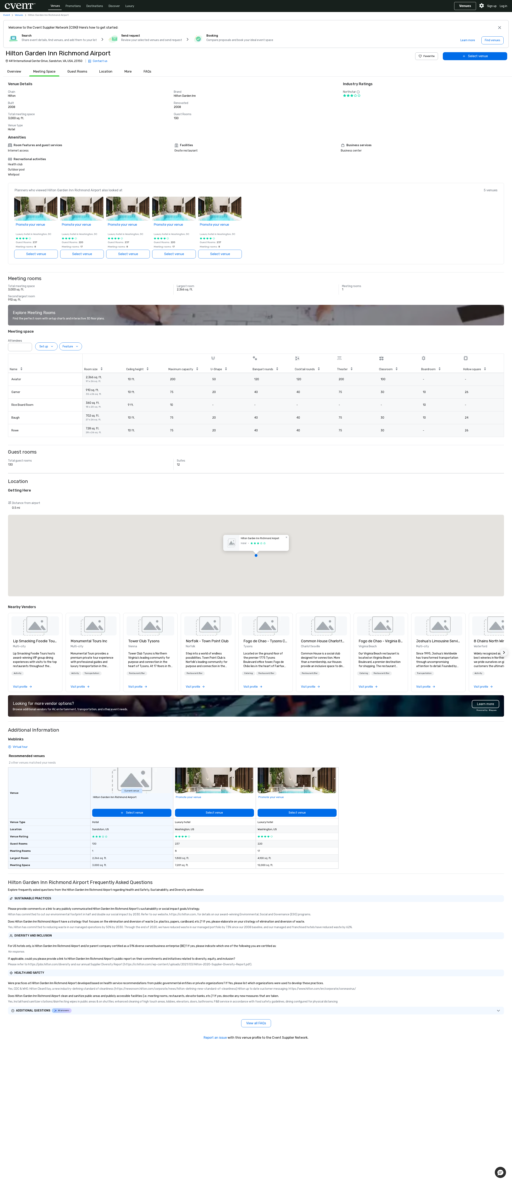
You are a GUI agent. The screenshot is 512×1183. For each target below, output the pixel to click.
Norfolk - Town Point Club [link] (207, 641)
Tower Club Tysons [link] (143, 641)
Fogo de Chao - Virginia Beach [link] (381, 641)
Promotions (73, 6)
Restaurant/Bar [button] (137, 673)
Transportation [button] (92, 673)
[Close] (500, 28)
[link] (35, 625)
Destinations (94, 6)
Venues (55, 6)
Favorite (429, 56)
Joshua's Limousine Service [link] (438, 641)
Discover (114, 6)
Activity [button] (17, 673)
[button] (27, 346)
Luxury (129, 6)
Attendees (15, 340)
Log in (503, 6)
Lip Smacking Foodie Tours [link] (35, 641)
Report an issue (215, 1037)
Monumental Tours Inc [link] (89, 641)
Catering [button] (248, 673)
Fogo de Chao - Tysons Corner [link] (265, 641)
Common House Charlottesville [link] (323, 641)
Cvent (6, 15)
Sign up (492, 6)
